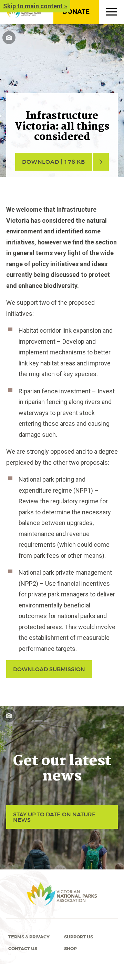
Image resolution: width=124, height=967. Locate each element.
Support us (78, 937)
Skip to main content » (35, 6)
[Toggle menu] (111, 13)
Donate (76, 12)
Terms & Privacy (29, 937)
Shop (70, 948)
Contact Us (22, 948)
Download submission (49, 669)
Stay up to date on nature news (54, 817)
